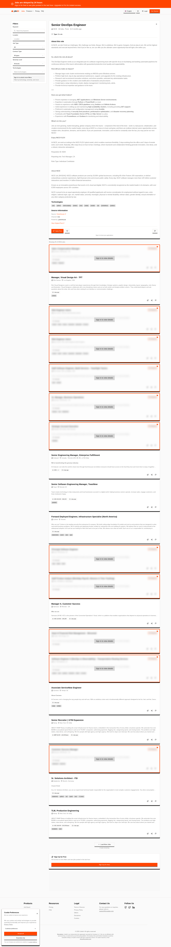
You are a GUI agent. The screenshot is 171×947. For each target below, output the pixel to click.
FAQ (42, 11)
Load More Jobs (106, 844)
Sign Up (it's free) (104, 864)
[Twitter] (129, 907)
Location (15, 35)
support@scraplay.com (106, 911)
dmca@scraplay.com (85, 939)
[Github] (125, 907)
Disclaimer (77, 915)
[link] (104, 258)
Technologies (17, 68)
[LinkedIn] (133, 907)
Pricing (37, 11)
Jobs (23, 11)
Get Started (154, 11)
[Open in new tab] (148, 300)
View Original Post (57, 223)
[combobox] (129, 11)
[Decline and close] (37, 913)
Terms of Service (79, 907)
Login (146, 11)
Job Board (27, 907)
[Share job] (151, 300)
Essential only (20, 938)
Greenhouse (60, 214)
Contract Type (17, 51)
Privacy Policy (78, 910)
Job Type (16, 43)
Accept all (21, 933)
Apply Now (58, 231)
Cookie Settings (32, 942)
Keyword (15, 27)
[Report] (154, 231)
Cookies (76, 918)
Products (29, 11)
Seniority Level (17, 60)
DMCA (76, 912)
